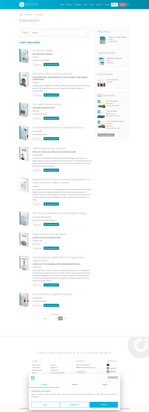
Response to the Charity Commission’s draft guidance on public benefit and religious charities (61, 181)
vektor (128, 408)
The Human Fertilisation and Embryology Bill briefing (59, 213)
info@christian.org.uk (88, 367)
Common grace (112, 101)
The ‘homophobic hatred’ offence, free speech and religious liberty (58, 259)
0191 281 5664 (84, 365)
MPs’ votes (36, 367)
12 (64, 318)
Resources (99, 4)
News (62, 4)
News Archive (37, 370)
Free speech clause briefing (46, 104)
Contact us (54, 370)
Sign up (114, 4)
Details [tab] (74, 384)
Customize (73, 405)
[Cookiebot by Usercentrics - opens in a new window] (109, 377)
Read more (37, 64)
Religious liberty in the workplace (49, 234)
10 (56, 318)
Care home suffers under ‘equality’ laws (52, 73)
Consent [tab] (44, 384)
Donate (122, 4)
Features (69, 4)
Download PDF (52, 64)
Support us (54, 367)
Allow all (104, 405)
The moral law (111, 111)
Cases (85, 4)
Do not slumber (112, 79)
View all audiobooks (106, 135)
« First (45, 318)
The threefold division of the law (115, 122)
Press (34, 373)
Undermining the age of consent (49, 148)
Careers (107, 4)
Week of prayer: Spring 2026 (117, 38)
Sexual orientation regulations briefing (51, 294)
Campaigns (77, 4)
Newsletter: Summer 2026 (114, 59)
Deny (45, 405)
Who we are (36, 365)
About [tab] (105, 384)
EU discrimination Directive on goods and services (57, 127)
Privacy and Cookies (57, 373)
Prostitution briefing (42, 50)
